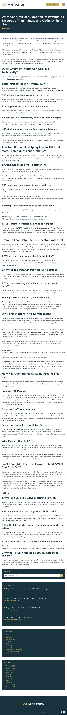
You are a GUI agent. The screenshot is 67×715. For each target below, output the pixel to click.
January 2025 (10, 687)
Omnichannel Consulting (14, 649)
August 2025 (10, 672)
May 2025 (9, 678)
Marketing (9, 645)
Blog (44, 712)
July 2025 (9, 674)
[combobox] (32, 575)
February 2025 (11, 685)
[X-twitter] (61, 712)
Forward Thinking (38, 712)
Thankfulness (22, 712)
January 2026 (10, 668)
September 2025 (11, 670)
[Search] (61, 575)
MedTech (9, 647)
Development (10, 639)
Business (9, 637)
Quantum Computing (13, 652)
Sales (8, 654)
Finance (8, 641)
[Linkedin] (64, 712)
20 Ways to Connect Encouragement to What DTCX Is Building (25, 598)
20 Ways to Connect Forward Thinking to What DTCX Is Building (25, 589)
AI (6, 635)
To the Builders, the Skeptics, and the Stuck (19, 617)
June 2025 (9, 676)
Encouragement (29, 712)
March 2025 (10, 683)
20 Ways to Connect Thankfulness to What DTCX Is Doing (23, 608)
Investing (9, 643)
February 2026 (11, 666)
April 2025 (9, 681)
